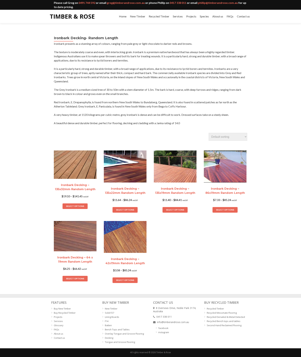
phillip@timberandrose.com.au (218, 2)
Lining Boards (112, 317)
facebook (163, 328)
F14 (106, 321)
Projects (191, 16)
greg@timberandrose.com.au (126, 2)
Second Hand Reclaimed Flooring (224, 325)
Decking (109, 337)
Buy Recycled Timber (65, 312)
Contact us (243, 16)
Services (178, 16)
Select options (75, 206)
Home (122, 16)
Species (204, 16)
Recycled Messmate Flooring (222, 312)
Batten (108, 325)
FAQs (230, 16)
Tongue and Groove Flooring (120, 342)
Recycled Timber (159, 16)
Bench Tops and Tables (117, 329)
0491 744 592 (87, 2)
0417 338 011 (178, 2)
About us (217, 16)
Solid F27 (109, 312)
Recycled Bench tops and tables (223, 321)
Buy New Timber (62, 308)
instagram (163, 332)
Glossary (58, 325)
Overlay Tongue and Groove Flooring (124, 333)
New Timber (137, 16)
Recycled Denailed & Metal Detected (226, 317)
